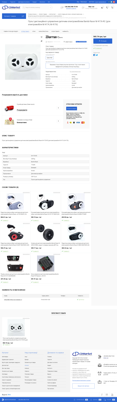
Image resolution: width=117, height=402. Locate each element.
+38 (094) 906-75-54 (71, 7)
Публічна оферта (51, 382)
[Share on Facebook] (94, 55)
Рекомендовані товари (30, 380)
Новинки (27, 371)
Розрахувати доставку (101, 45)
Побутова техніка (6, 382)
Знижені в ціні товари (7, 371)
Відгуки (49, 374)
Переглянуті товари (58, 313)
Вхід (78, 1)
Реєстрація (84, 1)
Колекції (27, 368)
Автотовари (5, 356)
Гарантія (12, 2)
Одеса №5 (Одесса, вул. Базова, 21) (13, 299)
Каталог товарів (10, 16)
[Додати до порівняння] (41, 40)
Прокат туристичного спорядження (11, 385)
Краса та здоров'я (6, 380)
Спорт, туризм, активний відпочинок (11, 388)
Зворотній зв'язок (83, 386)
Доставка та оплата (24, 2)
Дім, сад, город (5, 368)
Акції (26, 356)
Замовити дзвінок (71, 8)
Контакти (42, 2)
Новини (49, 377)
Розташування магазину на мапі (81, 380)
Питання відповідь (52, 385)
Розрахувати (22, 110)
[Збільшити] (23, 62)
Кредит (35, 2)
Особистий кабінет (52, 380)
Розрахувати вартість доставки (14, 95)
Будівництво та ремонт (8, 359)
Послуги (27, 377)
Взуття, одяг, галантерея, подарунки (11, 362)
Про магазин (50, 388)
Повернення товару (52, 371)
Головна (4, 2)
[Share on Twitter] (97, 55)
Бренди (26, 359)
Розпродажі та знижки (30, 382)
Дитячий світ (5, 365)
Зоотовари (4, 374)
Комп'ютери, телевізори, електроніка (11, 377)
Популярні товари (29, 374)
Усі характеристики (75, 71)
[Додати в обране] (41, 37)
